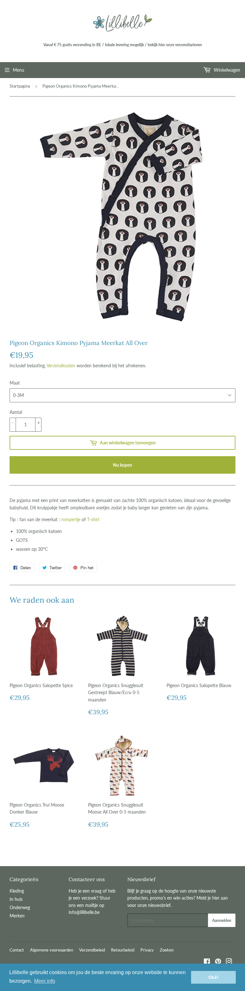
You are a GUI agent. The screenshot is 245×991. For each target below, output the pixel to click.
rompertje (70, 519)
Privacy (147, 949)
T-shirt (93, 519)
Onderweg (20, 907)
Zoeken (167, 949)
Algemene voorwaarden (51, 949)
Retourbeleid (122, 949)
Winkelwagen (226, 70)
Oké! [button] (213, 977)
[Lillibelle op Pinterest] (218, 962)
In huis (16, 899)
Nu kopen (122, 465)
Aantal (16, 412)
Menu (18, 70)
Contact (17, 949)
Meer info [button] (44, 981)
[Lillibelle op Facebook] (207, 962)
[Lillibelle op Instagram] (229, 962)
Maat (15, 382)
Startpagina (20, 86)
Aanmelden (221, 920)
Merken (17, 915)
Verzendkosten (61, 365)
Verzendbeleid (92, 949)
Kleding (17, 891)
